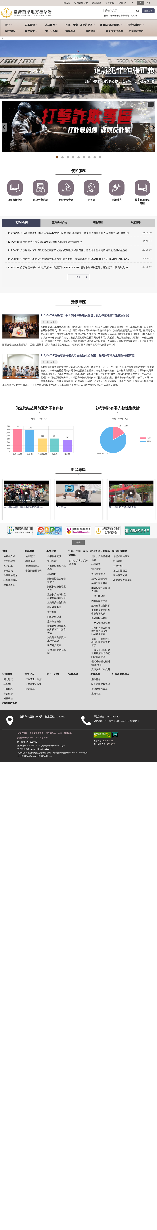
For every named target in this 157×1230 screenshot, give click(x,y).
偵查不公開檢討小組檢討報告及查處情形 (100, 642)
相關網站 (8, 698)
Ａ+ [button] (148, 3)
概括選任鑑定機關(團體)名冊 (100, 663)
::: (2, 38)
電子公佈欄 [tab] (21, 222)
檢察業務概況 (10, 580)
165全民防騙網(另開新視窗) (62, 157)
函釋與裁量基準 (99, 583)
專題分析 (8, 694)
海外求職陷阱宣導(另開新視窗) (100, 157)
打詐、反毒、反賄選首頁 (78, 562)
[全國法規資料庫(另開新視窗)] (137, 530)
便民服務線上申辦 (54, 733)
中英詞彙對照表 (33, 571)
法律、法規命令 (99, 579)
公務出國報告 (98, 596)
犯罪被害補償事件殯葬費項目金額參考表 (56, 629)
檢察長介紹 (9, 556)
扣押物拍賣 (115, 16)
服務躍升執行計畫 (56, 602)
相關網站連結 (136, 31)
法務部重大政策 (33, 684)
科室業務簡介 (10, 575)
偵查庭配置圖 (32, 566)
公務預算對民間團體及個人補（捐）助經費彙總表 (100, 631)
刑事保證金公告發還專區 (56, 580)
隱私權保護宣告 (37, 733)
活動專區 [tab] (98, 222)
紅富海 (134, 16)
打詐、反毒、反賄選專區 (78, 25)
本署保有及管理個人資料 (100, 590)
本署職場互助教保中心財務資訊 (100, 612)
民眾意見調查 (54, 645)
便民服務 (78, 171)
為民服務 (50, 25)
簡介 (7, 25)
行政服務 (8, 689)
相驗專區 (52, 574)
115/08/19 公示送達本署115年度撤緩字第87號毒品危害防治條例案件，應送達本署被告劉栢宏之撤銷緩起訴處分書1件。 (69, 250)
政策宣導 (30, 689)
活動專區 (70, 31)
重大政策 (30, 31)
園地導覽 (8, 679)
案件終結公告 (54, 621)
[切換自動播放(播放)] (151, 104)
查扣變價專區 (98, 574)
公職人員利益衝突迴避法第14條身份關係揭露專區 (100, 653)
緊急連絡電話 (81, 3)
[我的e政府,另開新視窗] (115, 735)
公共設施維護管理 (100, 623)
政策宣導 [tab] (136, 222)
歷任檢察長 (9, 561)
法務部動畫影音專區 (56, 652)
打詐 (106, 16)
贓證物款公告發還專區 (56, 588)
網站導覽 (96, 3)
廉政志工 (96, 694)
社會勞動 (118, 566)
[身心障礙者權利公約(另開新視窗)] (49, 530)
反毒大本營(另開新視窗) (84, 157)
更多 (78, 277)
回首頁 (66, 3)
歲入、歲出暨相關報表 (100, 558)
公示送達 (96, 564)
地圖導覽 (30, 556)
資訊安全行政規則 (100, 669)
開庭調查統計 (54, 617)
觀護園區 (118, 561)
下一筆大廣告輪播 (153, 127)
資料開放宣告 (42, 738)
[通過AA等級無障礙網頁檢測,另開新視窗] (102, 735)
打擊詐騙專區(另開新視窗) (57, 157)
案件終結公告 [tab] (59, 222)
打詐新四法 (73, 157)
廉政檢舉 (96, 679)
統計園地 (10, 31)
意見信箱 (68, 733)
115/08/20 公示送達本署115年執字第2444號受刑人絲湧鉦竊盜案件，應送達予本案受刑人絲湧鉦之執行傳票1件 (68, 233)
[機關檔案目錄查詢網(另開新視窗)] (20, 530)
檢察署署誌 (9, 585)
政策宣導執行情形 (100, 606)
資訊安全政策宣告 (25, 738)
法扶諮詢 (68, 157)
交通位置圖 (22, 733)
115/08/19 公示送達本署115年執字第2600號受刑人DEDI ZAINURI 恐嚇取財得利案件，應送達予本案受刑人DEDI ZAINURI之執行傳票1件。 (69, 267)
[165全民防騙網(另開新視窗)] (78, 126)
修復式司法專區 (121, 556)
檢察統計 (8, 684)
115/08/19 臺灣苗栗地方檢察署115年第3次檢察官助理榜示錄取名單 (45, 242)
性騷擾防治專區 (99, 618)
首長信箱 (110, 3)
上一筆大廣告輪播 (3, 127)
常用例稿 (52, 561)
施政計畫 (96, 569)
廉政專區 (91, 31)
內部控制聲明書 (99, 601)
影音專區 (78, 470)
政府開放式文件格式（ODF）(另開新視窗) (89, 157)
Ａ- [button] (132, 3)
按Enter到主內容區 (11, 2)
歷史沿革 (8, 566)
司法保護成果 (120, 575)
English (122, 3)
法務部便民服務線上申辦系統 (56, 639)
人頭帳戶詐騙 (95, 157)
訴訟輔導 (125, 16)
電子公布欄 (51, 31)
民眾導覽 (30, 25)
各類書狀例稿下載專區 (56, 567)
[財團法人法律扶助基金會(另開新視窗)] (78, 530)
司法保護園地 (134, 25)
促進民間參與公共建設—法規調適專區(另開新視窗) (78, 157)
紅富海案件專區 (114, 31)
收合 (78, 543)
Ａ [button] (141, 3)
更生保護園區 (120, 571)
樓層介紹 (30, 561)
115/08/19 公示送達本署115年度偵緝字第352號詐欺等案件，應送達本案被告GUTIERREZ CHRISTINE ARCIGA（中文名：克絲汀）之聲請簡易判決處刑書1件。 (69, 259)
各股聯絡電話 (54, 556)
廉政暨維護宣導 (99, 689)
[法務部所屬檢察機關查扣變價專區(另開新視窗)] (108, 530)
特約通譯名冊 (54, 607)
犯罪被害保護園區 (122, 580)
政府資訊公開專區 (110, 25)
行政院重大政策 (33, 679)
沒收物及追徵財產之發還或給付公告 (56, 596)
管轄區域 (8, 571)
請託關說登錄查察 (100, 684)
